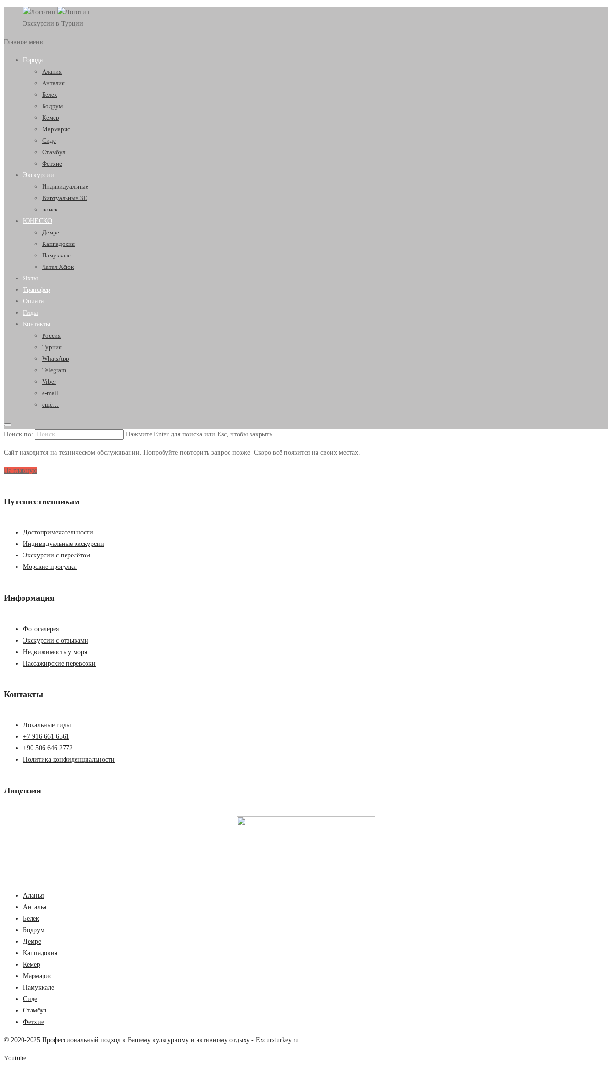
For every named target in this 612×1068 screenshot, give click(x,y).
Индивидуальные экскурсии (63, 543)
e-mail (50, 393)
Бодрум (52, 106)
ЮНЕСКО (37, 220)
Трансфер (36, 289)
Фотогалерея (41, 629)
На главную (20, 470)
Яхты (30, 278)
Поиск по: (18, 434)
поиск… (53, 209)
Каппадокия (58, 243)
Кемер (50, 117)
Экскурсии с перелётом (56, 555)
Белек (49, 94)
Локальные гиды (47, 725)
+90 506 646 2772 (48, 748)
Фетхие (52, 163)
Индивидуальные (65, 186)
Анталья (34, 907)
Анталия (53, 83)
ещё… (50, 404)
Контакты (36, 324)
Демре (50, 232)
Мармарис (56, 129)
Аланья (33, 895)
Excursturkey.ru (277, 1040)
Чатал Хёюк (58, 266)
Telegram (54, 370)
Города (33, 60)
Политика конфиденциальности (69, 759)
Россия (51, 335)
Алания (52, 71)
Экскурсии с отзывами (55, 640)
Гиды (30, 312)
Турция (52, 347)
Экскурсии (38, 174)
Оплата (33, 301)
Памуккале (56, 255)
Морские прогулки (50, 566)
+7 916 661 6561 (46, 736)
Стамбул (53, 152)
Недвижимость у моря (55, 652)
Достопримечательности (58, 532)
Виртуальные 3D (64, 197)
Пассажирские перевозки (59, 663)
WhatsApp (55, 358)
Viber (49, 381)
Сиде (49, 140)
